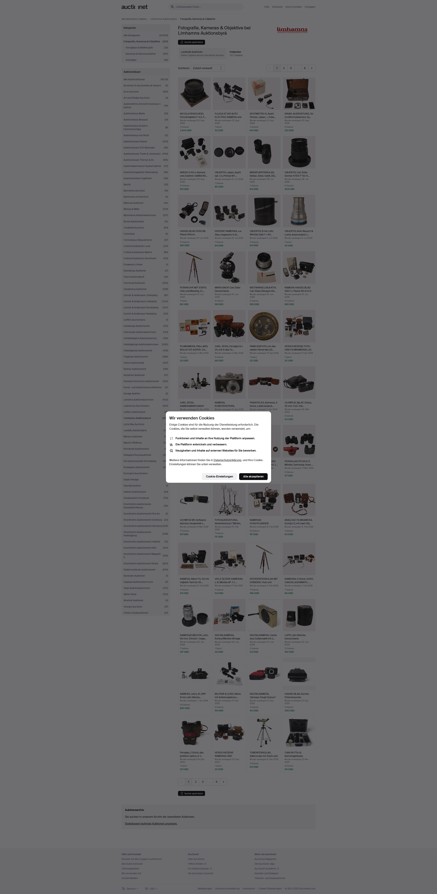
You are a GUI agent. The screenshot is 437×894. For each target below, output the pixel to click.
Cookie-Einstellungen (219, 476)
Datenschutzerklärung (227, 460)
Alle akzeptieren (253, 476)
